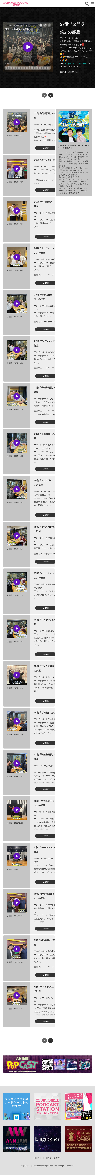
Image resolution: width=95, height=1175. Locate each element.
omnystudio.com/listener (75, 63)
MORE (46, 148)
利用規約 (38, 1158)
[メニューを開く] (92, 3)
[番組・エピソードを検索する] (87, 4)
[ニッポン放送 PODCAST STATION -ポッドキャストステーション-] (16, 3)
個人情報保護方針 (53, 1158)
